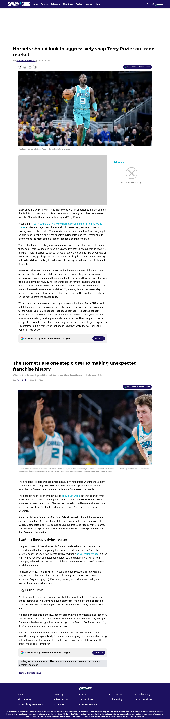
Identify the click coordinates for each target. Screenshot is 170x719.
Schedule (55, 4)
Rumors (44, 4)
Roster (79, 4)
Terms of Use (86, 699)
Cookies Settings (88, 704)
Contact (83, 694)
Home (21, 673)
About (21, 694)
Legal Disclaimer (143, 699)
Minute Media (19, 712)
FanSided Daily (142, 694)
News (35, 4)
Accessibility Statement (30, 704)
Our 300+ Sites (116, 694)
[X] (153, 4)
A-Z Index (59, 704)
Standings (68, 4)
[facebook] (147, 4)
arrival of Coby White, (87, 554)
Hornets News (34, 673)
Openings (59, 694)
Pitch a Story (24, 699)
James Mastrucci (26, 60)
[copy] (35, 67)
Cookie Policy (115, 699)
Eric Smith (22, 380)
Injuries (88, 4)
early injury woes (71, 495)
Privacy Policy (61, 699)
